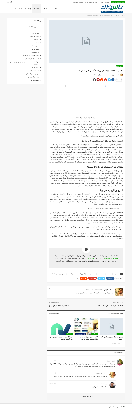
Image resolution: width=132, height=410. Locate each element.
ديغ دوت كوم (62, 274)
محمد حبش (103, 373)
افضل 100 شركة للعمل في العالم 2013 (110, 305)
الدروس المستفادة (81, 274)
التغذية (88, 293)
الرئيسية (55, 8)
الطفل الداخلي (34, 36)
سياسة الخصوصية (78, 2)
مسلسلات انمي (34, 80)
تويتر (91, 293)
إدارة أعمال (28, 8)
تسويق (14, 8)
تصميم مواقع (35, 49)
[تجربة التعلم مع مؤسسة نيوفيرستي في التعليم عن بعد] (60, 326)
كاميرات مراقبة (34, 70)
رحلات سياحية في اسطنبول (31, 55)
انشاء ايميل (35, 39)
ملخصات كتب (46, 8)
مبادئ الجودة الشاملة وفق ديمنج (59, 305)
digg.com (116, 274)
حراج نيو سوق (35, 52)
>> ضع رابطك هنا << (33, 27)
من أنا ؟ (101, 2)
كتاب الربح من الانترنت (91, 2)
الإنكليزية (91, 258)
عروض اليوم (35, 67)
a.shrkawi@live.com (110, 258)
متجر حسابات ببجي (33, 77)
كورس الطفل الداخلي (32, 74)
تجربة (37, 42)
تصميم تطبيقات (34, 46)
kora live (36, 30)
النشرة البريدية (80, 293)
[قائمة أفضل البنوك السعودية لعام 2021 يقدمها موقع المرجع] (86, 326)
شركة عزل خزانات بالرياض (31, 58)
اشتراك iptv (35, 33)
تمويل (20, 8)
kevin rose (109, 274)
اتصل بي (107, 2)
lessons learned (101, 274)
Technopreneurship (91, 274)
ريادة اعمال (37, 8)
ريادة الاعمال (54, 274)
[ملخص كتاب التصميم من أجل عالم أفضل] (111, 326)
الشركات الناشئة (70, 274)
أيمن (105, 384)
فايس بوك (96, 293)
